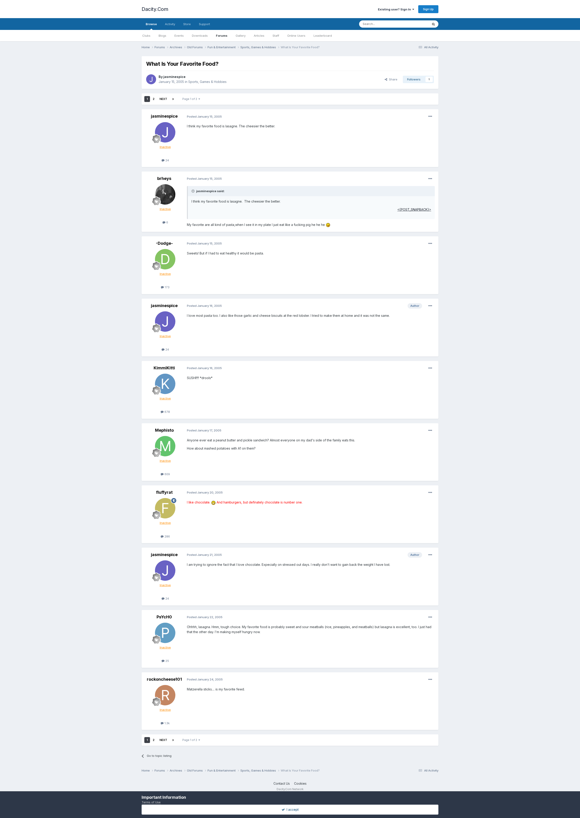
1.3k (167, 723)
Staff (276, 35)
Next (163, 99)
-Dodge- (164, 243)
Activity (170, 24)
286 (167, 536)
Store (187, 24)
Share (392, 79)
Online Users (296, 35)
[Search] (433, 24)
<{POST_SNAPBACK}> (414, 209)
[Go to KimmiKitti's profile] (165, 384)
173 (166, 287)
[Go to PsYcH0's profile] (165, 633)
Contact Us (281, 783)
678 (167, 412)
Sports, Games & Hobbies (207, 82)
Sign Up (428, 9)
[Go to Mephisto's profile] (165, 446)
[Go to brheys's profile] (165, 194)
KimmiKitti (164, 367)
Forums (221, 35)
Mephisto (164, 430)
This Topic (415, 24)
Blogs (162, 35)
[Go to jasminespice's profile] (151, 79)
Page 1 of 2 (190, 99)
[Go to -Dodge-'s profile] (165, 259)
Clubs (146, 35)
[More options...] (430, 116)
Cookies (300, 783)
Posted (204, 116)
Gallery (241, 35)
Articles (259, 35)
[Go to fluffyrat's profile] (165, 508)
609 (167, 474)
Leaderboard (323, 35)
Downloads (200, 35)
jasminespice (174, 77)
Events (179, 35)
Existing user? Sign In (395, 9)
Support (204, 24)
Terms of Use (151, 802)
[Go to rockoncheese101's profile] (165, 695)
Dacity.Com (155, 9)
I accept (292, 809)
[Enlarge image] (328, 225)
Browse (151, 24)
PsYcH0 (164, 617)
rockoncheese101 (164, 679)
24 (166, 160)
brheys (164, 178)
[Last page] (173, 99)
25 (166, 661)
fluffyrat (164, 492)
